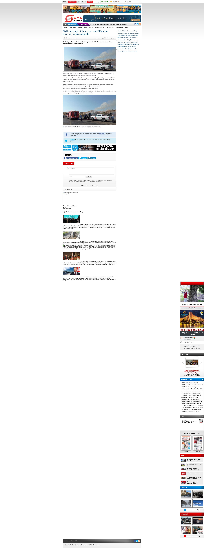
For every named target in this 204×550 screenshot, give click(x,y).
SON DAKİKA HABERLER (186, 379)
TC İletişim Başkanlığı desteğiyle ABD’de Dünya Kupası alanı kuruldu (193, 469)
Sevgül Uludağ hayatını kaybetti (189, 397)
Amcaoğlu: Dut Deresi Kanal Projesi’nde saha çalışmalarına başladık (191, 389)
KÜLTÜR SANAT (185, 354)
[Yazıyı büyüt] (114, 38)
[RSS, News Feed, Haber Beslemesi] (140, 24)
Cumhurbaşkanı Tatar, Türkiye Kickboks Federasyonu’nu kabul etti (194, 478)
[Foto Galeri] (72, 24)
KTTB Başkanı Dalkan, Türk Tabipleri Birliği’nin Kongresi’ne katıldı (190, 391)
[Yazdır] (107, 38)
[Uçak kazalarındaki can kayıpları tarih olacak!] (197, 503)
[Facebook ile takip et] (135, 24)
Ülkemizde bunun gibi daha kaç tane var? (192, 384)
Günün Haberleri (72, 1)
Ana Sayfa (65, 1)
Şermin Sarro (189, 421)
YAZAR (182, 416)
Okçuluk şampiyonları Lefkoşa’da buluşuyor (192, 482)
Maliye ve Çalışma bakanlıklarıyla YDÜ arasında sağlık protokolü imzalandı (191, 396)
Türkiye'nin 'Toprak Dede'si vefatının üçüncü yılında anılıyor (192, 305)
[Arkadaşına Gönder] (105, 38)
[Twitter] (66, 38)
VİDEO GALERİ (184, 514)
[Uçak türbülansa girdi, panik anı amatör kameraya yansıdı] (186, 530)
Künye (72, 540)
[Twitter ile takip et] (137, 24)
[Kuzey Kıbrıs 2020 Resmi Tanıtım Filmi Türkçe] (197, 520)
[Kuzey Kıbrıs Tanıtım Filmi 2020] (186, 520)
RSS (76, 540)
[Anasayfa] (65, 24)
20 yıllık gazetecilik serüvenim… (189, 382)
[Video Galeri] (83, 24)
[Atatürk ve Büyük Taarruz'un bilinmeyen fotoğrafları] (197, 494)
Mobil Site (90, 1)
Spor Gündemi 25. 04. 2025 (193, 473)
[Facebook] (64, 38)
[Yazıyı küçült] (111, 38)
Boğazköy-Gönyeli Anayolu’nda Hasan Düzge (73, 212)
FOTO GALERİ (184, 487)
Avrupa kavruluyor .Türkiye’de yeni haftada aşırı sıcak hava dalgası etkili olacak (192, 408)
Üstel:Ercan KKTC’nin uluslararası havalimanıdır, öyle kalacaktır (190, 400)
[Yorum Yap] (103, 38)
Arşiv (78, 1)
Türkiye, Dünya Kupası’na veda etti (194, 465)
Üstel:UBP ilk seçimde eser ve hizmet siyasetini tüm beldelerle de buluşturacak (191, 404)
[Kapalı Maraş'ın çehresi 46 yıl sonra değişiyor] (186, 494)
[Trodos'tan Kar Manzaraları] (186, 503)
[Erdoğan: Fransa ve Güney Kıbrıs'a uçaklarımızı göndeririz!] (197, 530)
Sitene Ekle (84, 1)
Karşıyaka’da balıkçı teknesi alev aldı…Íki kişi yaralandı (191, 402)
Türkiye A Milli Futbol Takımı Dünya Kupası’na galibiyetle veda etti (194, 460)
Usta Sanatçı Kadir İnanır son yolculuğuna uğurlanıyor (192, 406)
